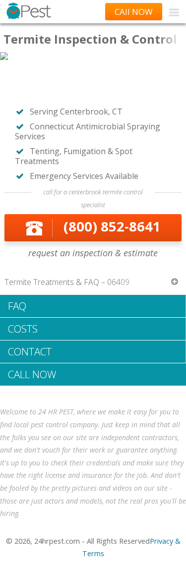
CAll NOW (134, 11)
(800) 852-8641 (112, 226)
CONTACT (30, 351)
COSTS (23, 329)
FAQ (17, 306)
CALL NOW (32, 374)
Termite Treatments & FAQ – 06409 (66, 282)
